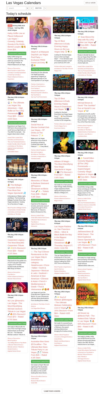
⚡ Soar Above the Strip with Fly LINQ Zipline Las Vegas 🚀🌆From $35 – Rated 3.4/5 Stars (87, 42)
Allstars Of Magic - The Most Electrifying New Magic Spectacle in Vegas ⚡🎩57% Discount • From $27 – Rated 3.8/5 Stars (63, 169)
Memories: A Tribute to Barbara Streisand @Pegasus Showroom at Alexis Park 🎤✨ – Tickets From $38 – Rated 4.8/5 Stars (40, 188)
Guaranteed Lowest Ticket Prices (17, 323)
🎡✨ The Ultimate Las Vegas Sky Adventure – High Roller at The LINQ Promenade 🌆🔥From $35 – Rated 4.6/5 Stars (16, 111)
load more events (52, 391)
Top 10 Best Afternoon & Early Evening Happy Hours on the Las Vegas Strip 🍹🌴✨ (63, 46)
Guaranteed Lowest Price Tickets (17, 53)
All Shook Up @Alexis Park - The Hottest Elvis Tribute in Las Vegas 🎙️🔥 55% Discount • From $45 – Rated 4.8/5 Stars (87, 321)
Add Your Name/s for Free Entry (41, 69)
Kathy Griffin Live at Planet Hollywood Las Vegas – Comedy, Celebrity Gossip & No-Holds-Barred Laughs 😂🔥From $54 (17, 41)
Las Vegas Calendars (23, 3)
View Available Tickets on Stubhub (64, 252)
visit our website (90, 3)
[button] (27, 8)
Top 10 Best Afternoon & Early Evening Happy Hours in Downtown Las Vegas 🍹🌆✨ (63, 103)
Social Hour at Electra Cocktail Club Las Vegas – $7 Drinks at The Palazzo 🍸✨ (40, 130)
